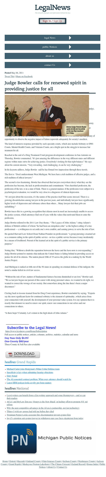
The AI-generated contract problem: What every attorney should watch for (39, 379)
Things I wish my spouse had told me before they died (30, 411)
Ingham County (70, 461)
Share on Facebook (24, 76)
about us (50, 55)
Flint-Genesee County (52, 461)
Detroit (12, 461)
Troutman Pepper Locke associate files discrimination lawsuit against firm (39, 414)
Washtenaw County (87, 461)
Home (5, 461)
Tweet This (9, 76)
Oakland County (33, 461)
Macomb (21, 461)
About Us (51, 466)
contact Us (49, 64)
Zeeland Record (78, 464)
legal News (49, 37)
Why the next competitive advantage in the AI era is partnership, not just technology (43, 407)
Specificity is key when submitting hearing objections (30, 372)
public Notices (50, 46)
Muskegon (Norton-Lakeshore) (36, 464)
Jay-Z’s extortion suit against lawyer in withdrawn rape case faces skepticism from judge (45, 418)
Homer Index (93, 464)
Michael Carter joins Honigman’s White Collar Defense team (33, 368)
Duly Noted (12, 375)
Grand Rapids (15, 464)
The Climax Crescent (60, 464)
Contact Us (62, 466)
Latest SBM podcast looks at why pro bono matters (29, 382)
